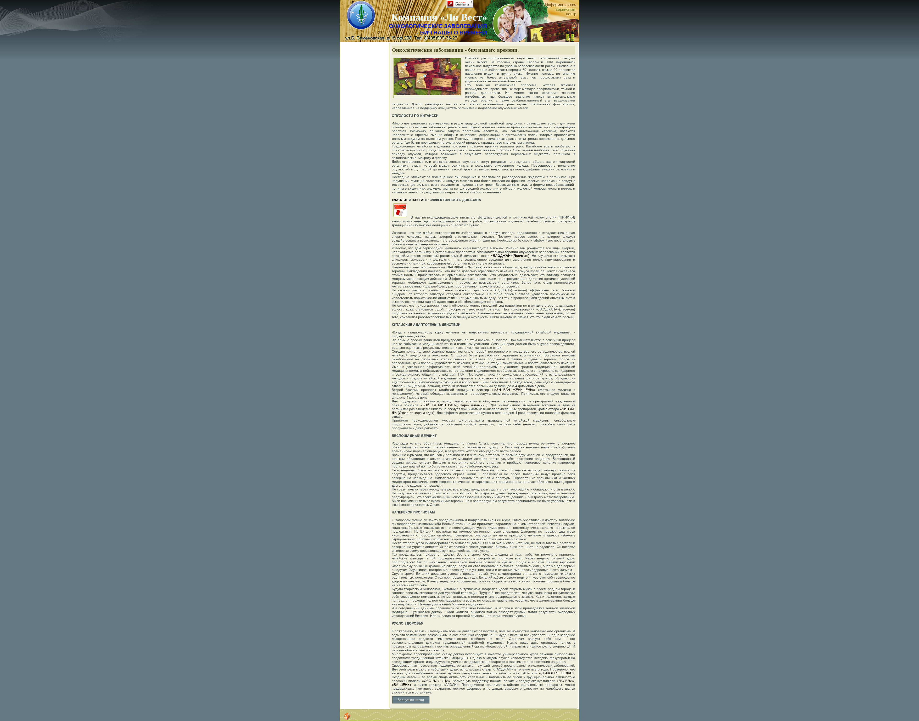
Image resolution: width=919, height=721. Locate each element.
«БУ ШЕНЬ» (402, 685)
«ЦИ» (445, 681)
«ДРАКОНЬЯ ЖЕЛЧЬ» (556, 673)
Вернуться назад (411, 700)
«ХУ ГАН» (420, 200)
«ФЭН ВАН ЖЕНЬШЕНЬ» (513, 390)
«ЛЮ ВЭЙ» (565, 681)
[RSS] (347, 717)
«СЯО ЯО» (430, 681)
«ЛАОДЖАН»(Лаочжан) (510, 256)
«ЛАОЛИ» (400, 200)
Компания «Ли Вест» (439, 17)
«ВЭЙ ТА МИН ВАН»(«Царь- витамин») (453, 405)
